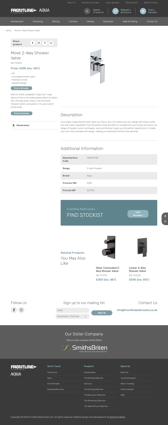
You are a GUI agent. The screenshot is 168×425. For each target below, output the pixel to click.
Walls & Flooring (130, 21)
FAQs (123, 395)
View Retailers (138, 214)
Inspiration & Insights (90, 3)
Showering (38, 21)
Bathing (55, 21)
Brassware (108, 21)
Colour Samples (112, 3)
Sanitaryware (17, 21)
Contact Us (152, 21)
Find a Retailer (21, 88)
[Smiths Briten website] (84, 349)
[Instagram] (38, 43)
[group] (109, 257)
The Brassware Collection (95, 395)
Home (8, 30)
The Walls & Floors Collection (96, 406)
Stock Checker (131, 3)
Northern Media (117, 417)
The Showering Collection (95, 401)
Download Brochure (55, 389)
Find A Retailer (53, 384)
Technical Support (128, 378)
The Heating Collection (93, 389)
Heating (90, 21)
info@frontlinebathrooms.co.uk (137, 310)
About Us (71, 3)
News (49, 378)
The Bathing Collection (93, 378)
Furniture (73, 21)
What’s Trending (150, 3)
